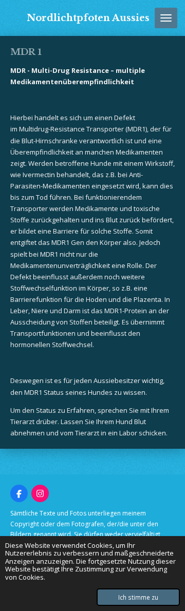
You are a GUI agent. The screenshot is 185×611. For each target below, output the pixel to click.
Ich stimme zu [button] (138, 597)
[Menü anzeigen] (166, 18)
